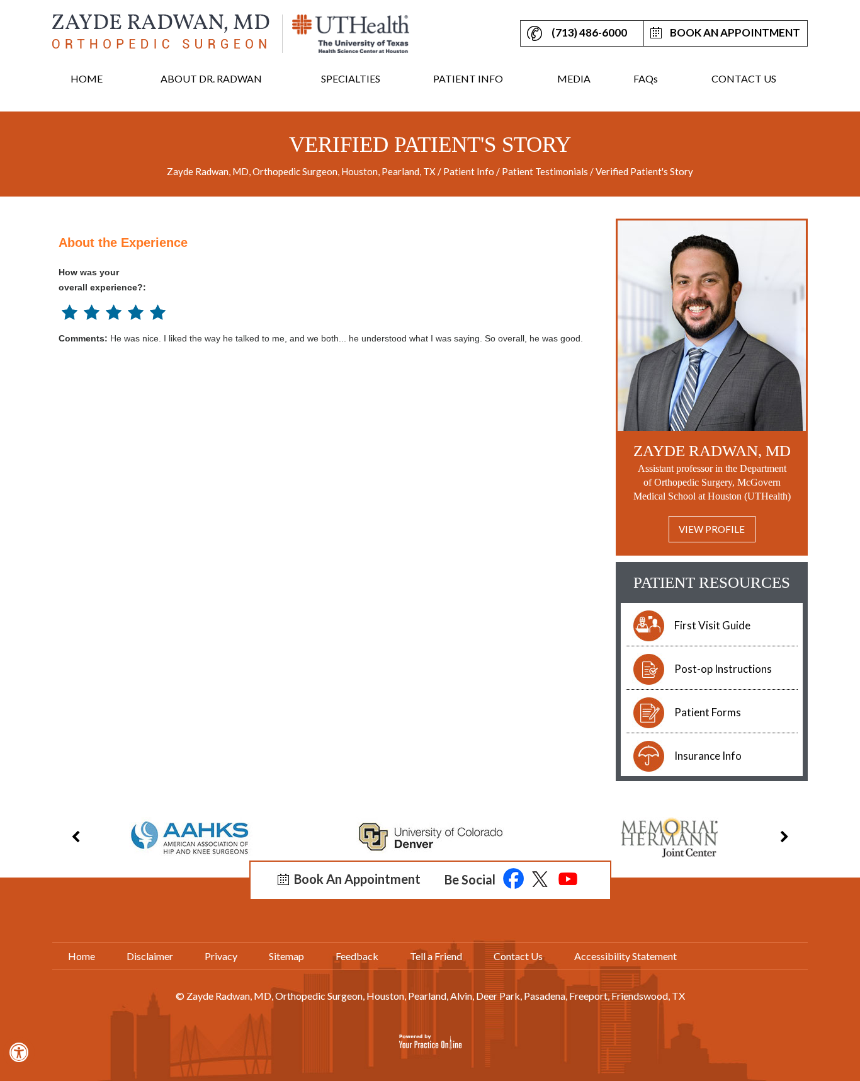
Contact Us (743, 78)
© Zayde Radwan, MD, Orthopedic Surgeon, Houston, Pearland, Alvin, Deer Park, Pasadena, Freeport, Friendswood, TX (430, 996)
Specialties (350, 78)
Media (574, 78)
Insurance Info (708, 755)
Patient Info (468, 78)
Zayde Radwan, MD (712, 450)
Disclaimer (150, 956)
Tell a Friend (436, 956)
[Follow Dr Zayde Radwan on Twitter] (540, 880)
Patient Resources (711, 582)
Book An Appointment (735, 32)
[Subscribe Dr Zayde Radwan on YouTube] (567, 880)
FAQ (645, 78)
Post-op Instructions (723, 668)
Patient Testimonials (545, 171)
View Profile (712, 529)
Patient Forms (707, 712)
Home (87, 78)
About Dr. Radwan (211, 78)
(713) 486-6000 (589, 32)
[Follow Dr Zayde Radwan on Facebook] (513, 880)
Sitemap (286, 956)
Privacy (221, 956)
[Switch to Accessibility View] (19, 1052)
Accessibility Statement (625, 956)
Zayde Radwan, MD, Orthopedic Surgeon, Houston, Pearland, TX (302, 171)
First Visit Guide (712, 625)
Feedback (357, 956)
